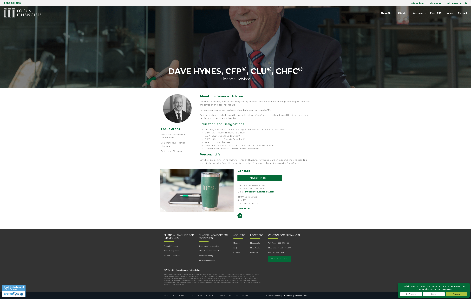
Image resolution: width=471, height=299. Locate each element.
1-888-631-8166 (12, 3)
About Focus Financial (176, 296)
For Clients (210, 296)
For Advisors (225, 296)
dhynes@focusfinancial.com (259, 192)
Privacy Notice (301, 296)
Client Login (435, 3)
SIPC (202, 276)
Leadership (196, 296)
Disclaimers (287, 296)
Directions (243, 208)
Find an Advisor (417, 3)
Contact (245, 296)
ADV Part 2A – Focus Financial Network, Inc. (182, 270)
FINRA (197, 276)
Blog (236, 296)
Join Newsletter (454, 3)
